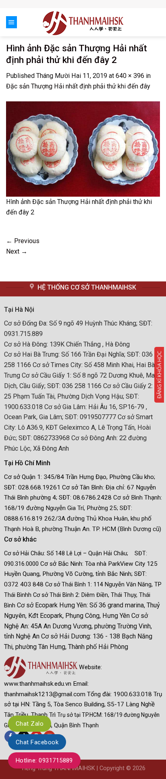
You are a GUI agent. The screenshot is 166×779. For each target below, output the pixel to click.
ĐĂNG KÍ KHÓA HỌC (159, 375)
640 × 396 (130, 76)
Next (16, 251)
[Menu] (11, 22)
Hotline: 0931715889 (44, 760)
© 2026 (135, 768)
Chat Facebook (37, 742)
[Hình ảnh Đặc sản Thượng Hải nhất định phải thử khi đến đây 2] (83, 148)
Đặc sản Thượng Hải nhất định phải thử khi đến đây (78, 86)
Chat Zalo (30, 723)
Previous (22, 241)
